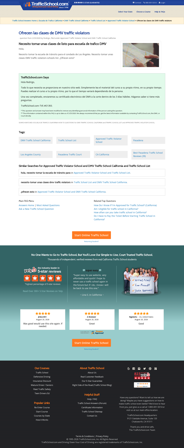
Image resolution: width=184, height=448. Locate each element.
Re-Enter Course (42, 407)
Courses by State (42, 415)
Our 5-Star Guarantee (92, 381)
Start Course (42, 411)
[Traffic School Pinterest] (150, 369)
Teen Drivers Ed (42, 393)
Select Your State (125, 12)
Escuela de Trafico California (50, 20)
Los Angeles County (31, 154)
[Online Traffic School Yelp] (128, 369)
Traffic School (42, 372)
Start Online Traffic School (91, 235)
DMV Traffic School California (76, 20)
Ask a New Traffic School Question (36, 208)
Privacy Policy (102, 436)
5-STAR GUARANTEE (91, 3)
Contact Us (92, 415)
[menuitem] (125, 12)
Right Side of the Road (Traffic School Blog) (92, 385)
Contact (138, 3)
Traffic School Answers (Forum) (92, 403)
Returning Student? (91, 241)
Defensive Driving (42, 376)
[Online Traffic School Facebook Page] (134, 369)
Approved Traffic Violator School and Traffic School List (102, 172)
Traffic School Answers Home (24, 20)
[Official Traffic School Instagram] (139, 369)
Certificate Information (92, 407)
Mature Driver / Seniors (42, 385)
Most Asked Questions (48, 205)
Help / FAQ (92, 399)
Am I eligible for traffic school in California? (116, 208)
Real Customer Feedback (92, 376)
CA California (102, 154)
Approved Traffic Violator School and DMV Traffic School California (72, 191)
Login (162, 3)
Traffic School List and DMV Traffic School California (100, 182)
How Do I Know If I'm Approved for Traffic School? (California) (125, 205)
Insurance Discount (42, 381)
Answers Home (27, 205)
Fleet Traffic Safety (42, 389)
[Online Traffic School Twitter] (144, 369)
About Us (92, 372)
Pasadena (138, 140)
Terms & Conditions (85, 436)
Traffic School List (97, 20)
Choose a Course (143, 12)
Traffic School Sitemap (92, 411)
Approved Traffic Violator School (121, 20)
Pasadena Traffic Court (70, 154)
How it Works (42, 419)
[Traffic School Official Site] (46, 6)
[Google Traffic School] (155, 369)
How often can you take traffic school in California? (120, 212)
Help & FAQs (159, 12)
